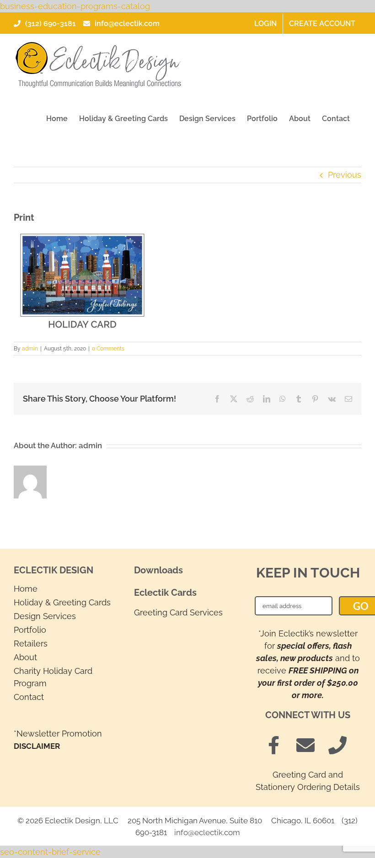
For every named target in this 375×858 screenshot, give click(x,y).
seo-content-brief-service (50, 852)
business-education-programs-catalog (75, 6)
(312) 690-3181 (50, 23)
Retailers (31, 643)
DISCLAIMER (37, 746)
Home (26, 588)
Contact (29, 697)
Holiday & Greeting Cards (62, 602)
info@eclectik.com (127, 23)
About (25, 657)
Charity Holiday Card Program (53, 677)
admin (30, 348)
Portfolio (30, 630)
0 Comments (108, 348)
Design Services (45, 616)
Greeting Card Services (178, 612)
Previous (344, 175)
